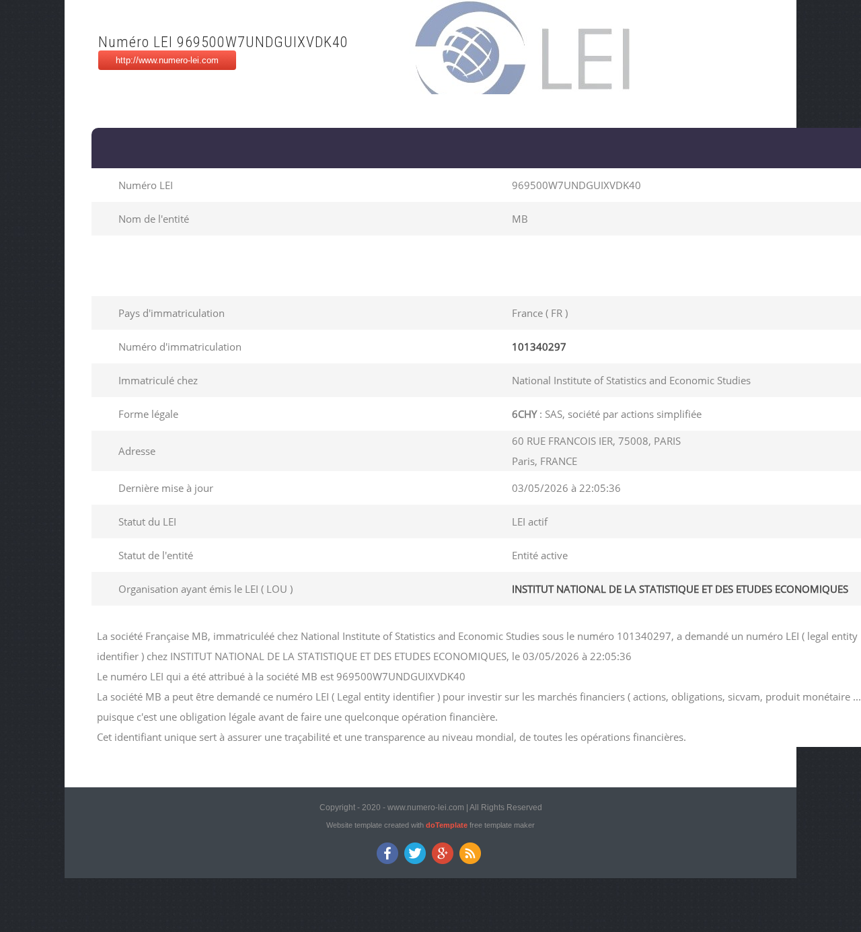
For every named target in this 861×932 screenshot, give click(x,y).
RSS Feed (470, 854)
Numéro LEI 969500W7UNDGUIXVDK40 (223, 42)
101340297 (539, 346)
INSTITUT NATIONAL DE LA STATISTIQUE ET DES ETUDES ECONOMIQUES (680, 589)
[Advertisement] (342, 266)
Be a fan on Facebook (388, 854)
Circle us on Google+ (443, 854)
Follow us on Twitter (415, 854)
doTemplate (446, 825)
